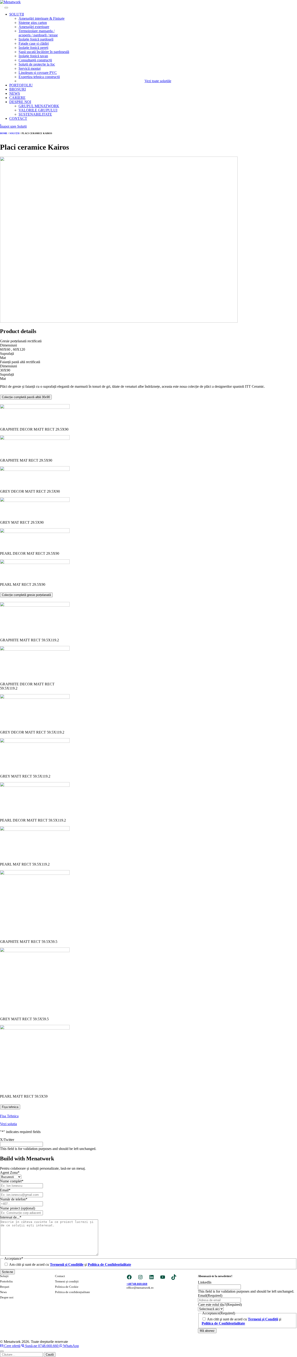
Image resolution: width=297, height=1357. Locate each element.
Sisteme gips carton (33, 23)
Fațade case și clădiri (34, 43)
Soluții (14, 133)
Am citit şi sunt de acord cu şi (70, 1264)
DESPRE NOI (20, 102)
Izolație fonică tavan (33, 56)
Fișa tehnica (10, 1107)
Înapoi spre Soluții (13, 126)
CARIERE (17, 98)
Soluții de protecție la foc (37, 64)
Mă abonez (207, 1330)
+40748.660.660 (136, 1284)
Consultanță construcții (35, 60)
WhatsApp (71, 1346)
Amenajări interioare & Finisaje (42, 18)
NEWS (14, 93)
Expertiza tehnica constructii (39, 77)
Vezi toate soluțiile (158, 81)
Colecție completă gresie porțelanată (26, 595)
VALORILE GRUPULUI (38, 110)
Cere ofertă (12, 1346)
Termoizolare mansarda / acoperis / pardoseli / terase (38, 33)
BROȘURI (17, 89)
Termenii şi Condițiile (67, 1264)
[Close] (2, 1351)
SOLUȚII (16, 14)
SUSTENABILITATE (35, 114)
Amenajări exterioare (34, 27)
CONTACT (18, 118)
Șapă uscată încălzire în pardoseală (44, 52)
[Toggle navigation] (6, 7)
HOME (3, 133)
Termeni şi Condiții (263, 1319)
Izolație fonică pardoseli (36, 39)
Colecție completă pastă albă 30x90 (26, 397)
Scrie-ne (7, 1272)
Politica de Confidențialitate (109, 1264)
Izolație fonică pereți (33, 48)
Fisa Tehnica (9, 1116)
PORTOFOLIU (21, 85)
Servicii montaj (30, 68)
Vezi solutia (8, 1124)
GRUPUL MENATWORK (39, 106)
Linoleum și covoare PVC (38, 73)
